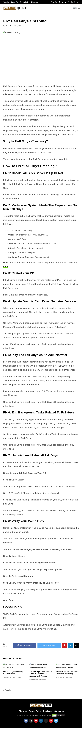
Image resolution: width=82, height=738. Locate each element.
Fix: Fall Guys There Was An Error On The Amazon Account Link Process (40, 674)
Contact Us (14, 2)
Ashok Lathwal (9, 26)
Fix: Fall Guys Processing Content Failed (13, 673)
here (5, 266)
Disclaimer (34, 2)
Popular (8, 690)
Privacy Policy (24, 2)
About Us (6, 2)
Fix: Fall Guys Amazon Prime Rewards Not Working (67, 673)
